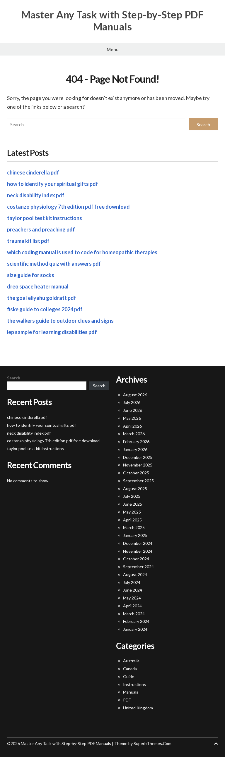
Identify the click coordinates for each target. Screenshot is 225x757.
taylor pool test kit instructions (44, 218)
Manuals (130, 691)
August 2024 (135, 574)
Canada (130, 668)
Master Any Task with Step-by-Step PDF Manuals (112, 20)
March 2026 (134, 433)
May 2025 (132, 511)
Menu (113, 49)
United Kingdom (138, 707)
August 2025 (135, 488)
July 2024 (131, 582)
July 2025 (131, 496)
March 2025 (134, 527)
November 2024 (137, 551)
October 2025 (136, 472)
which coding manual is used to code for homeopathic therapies (82, 252)
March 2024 (134, 613)
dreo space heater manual (38, 286)
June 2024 (132, 589)
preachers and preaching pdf (41, 229)
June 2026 (132, 410)
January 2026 (135, 449)
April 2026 (132, 426)
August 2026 (135, 394)
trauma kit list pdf (28, 241)
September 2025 (138, 480)
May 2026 (132, 418)
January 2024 (135, 629)
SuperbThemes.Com (152, 743)
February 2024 (136, 621)
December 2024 (137, 543)
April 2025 (132, 519)
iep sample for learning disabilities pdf (52, 332)
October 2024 (136, 558)
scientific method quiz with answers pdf (54, 263)
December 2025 (137, 457)
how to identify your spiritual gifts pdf (52, 184)
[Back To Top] (216, 743)
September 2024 (138, 566)
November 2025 (137, 464)
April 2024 (132, 605)
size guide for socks (30, 275)
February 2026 (136, 441)
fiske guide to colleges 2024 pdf (45, 309)
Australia (131, 660)
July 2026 (131, 402)
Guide (128, 676)
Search (13, 377)
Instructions (134, 684)
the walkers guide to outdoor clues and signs (60, 320)
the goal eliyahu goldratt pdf (41, 298)
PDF (127, 699)
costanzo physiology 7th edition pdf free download (68, 206)
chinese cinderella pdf (33, 172)
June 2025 (132, 504)
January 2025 (135, 535)
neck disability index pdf (35, 195)
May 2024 (132, 597)
